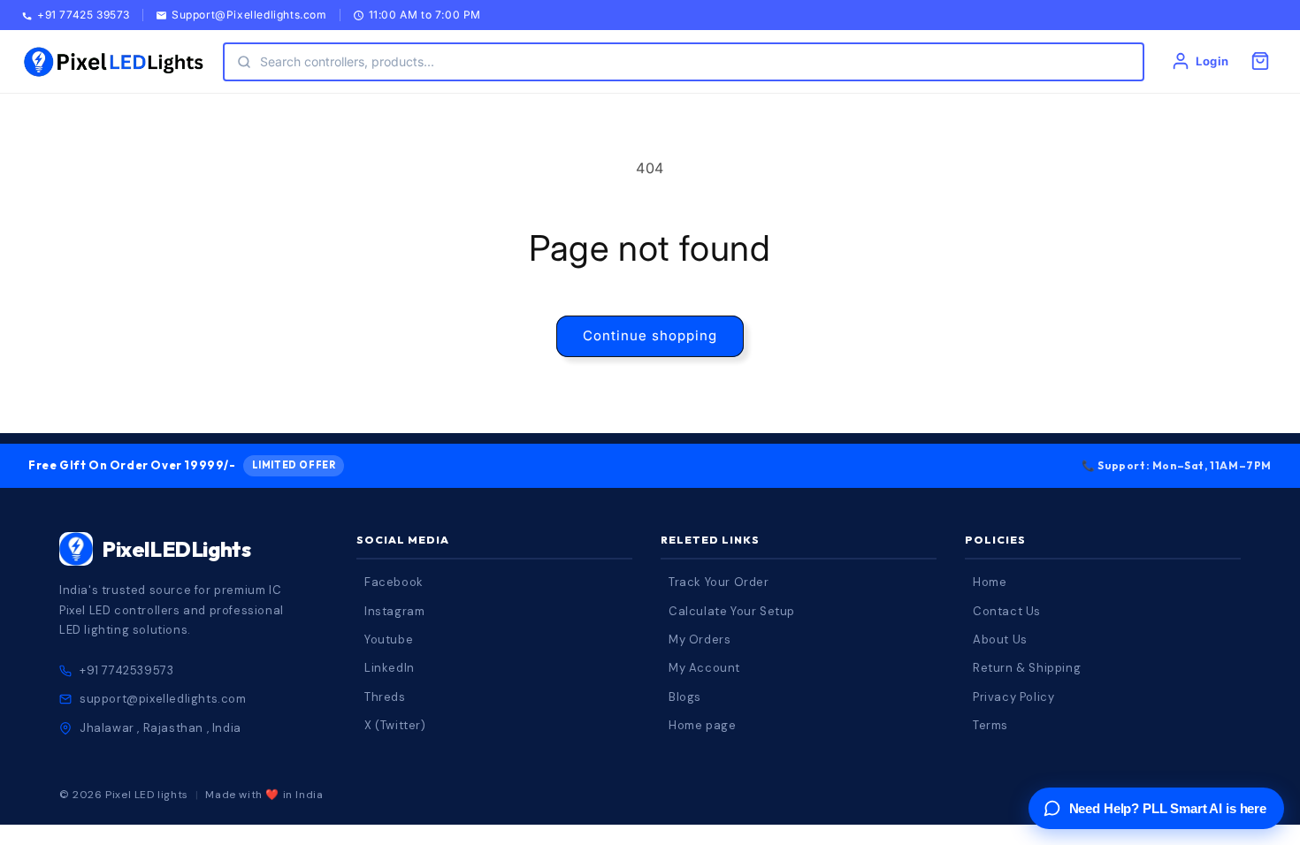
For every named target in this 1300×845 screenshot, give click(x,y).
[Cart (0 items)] (1260, 61)
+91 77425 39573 (83, 15)
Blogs (685, 696)
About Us (1000, 639)
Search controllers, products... (347, 61)
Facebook (394, 582)
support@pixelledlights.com (163, 698)
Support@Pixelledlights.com (249, 15)
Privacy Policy (1013, 696)
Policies (995, 539)
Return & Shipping (1027, 667)
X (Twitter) (395, 725)
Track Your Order (719, 582)
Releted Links (710, 539)
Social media (402, 539)
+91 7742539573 (126, 670)
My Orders (699, 639)
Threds (385, 696)
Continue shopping (650, 335)
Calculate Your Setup (732, 611)
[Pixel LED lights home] (113, 62)
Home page (702, 725)
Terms (990, 725)
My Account (704, 667)
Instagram (394, 611)
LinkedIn (389, 667)
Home (989, 582)
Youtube (388, 639)
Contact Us (1007, 611)
